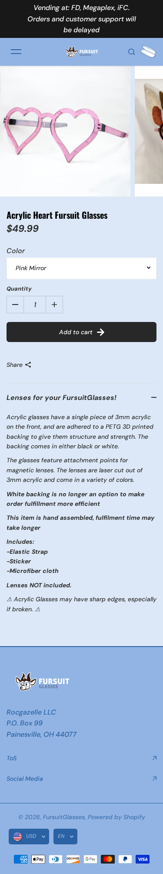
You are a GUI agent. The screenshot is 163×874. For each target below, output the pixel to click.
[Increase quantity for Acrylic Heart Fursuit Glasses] (54, 304)
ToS (12, 758)
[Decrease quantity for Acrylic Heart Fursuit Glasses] (15, 304)
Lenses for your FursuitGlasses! (61, 397)
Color (16, 250)
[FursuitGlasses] (81, 52)
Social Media (25, 779)
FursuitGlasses (64, 817)
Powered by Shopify (116, 817)
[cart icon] (148, 52)
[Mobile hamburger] (16, 51)
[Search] (131, 52)
